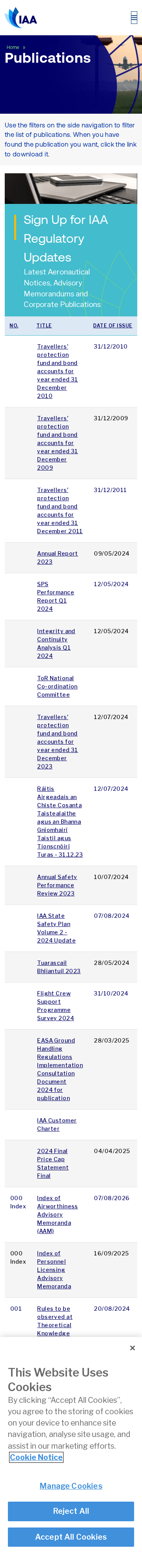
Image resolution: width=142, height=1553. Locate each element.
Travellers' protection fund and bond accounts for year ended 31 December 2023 (57, 742)
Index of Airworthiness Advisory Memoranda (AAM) (57, 1214)
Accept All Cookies (71, 1537)
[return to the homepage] (21, 17)
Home (14, 47)
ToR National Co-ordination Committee (57, 686)
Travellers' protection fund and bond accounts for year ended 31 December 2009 (57, 443)
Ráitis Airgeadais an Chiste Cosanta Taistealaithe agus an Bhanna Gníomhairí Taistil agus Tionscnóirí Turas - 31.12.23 (60, 821)
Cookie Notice (36, 1457)
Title (44, 326)
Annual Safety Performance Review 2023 (57, 885)
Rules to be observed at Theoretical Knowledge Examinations (56, 1325)
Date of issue (113, 326)
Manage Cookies (71, 1486)
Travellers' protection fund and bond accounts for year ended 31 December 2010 (57, 371)
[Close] (132, 1348)
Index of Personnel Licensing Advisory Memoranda (54, 1270)
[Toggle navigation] (134, 17)
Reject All (71, 1511)
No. (14, 326)
